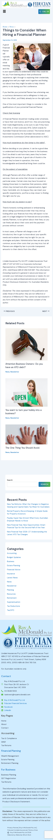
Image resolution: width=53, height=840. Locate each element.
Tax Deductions (13, 606)
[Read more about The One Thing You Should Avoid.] (26, 434)
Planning (10, 590)
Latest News (12, 578)
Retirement (12, 598)
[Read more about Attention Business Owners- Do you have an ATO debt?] (26, 344)
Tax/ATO (10, 610)
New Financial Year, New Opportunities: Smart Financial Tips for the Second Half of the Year (26, 526)
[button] (4, 11)
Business (10, 561)
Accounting (12, 553)
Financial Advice (13, 569)
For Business (8, 769)
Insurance (11, 574)
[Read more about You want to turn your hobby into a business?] (26, 392)
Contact (6, 676)
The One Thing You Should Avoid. (22, 447)
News (7, 372)
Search (10, 480)
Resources (11, 594)
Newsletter (14, 372)
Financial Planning (11, 750)
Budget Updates (14, 557)
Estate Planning (13, 565)
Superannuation (13, 602)
